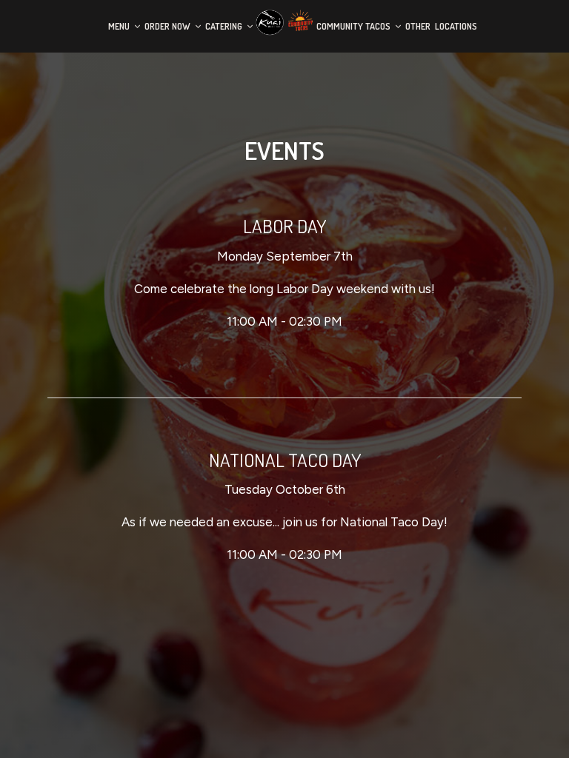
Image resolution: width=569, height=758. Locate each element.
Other (417, 26)
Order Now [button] (168, 26)
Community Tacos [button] (354, 26)
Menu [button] (120, 26)
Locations (456, 26)
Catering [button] (224, 26)
